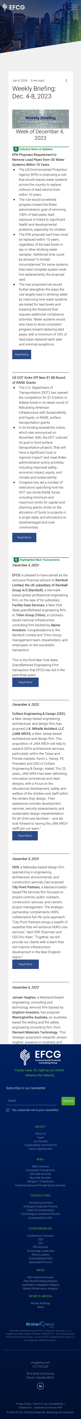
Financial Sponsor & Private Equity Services (40, 1185)
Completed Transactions (40, 1170)
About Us (40, 1134)
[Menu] (74, 7)
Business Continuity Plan (48, 1407)
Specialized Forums (40, 1262)
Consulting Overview (41, 1203)
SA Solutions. (66, 1412)
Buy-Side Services (40, 1178)
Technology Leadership (40, 1251)
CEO (40, 1239)
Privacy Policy (23, 1404)
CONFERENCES (40, 1228)
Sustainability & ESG (40, 1258)
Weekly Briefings (40, 1303)
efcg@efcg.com (40, 1363)
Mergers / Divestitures (40, 1181)
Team (40, 1137)
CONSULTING (40, 1195)
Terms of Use (40, 1404)
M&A (40, 1159)
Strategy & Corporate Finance (40, 1206)
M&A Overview (40, 1166)
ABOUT (40, 1127)
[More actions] (66, 80)
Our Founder (40, 1141)
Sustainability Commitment (41, 1145)
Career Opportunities (40, 1149)
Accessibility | (57, 1404)
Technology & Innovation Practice (40, 1214)
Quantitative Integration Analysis (40, 1285)
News (40, 1307)
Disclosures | (27, 1407)
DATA (41, 1270)
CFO (40, 1243)
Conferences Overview (40, 1236)
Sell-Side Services (40, 1174)
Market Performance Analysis (40, 1288)
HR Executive (40, 1247)
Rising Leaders (40, 1255)
